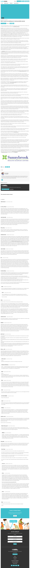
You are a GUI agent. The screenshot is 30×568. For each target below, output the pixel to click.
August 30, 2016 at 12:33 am (7, 371)
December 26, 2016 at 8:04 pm (7, 286)
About (15, 1)
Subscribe (18, 1)
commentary (3, 51)
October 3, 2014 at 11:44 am (8, 441)
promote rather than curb (22, 71)
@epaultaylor (16, 152)
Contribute (15, 557)
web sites (5, 34)
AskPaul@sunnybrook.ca (4, 152)
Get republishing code (5, 189)
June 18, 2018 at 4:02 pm (10, 217)
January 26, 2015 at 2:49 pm (9, 416)
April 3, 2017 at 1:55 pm (5, 257)
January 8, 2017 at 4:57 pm (7, 292)
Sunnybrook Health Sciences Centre (16, 151)
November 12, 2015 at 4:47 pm (7, 322)
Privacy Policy (15, 563)
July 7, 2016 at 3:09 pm (7, 491)
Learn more (11, 189)
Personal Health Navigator (22, 150)
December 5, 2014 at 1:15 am (8, 463)
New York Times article (13, 82)
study (11, 33)
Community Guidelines (15, 560)
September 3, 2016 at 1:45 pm (7, 380)
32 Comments (3, 23)
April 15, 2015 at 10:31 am (9, 349)
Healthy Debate (4, 1)
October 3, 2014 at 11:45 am (9, 449)
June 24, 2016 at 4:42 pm (10, 316)
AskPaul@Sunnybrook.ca (16, 26)
